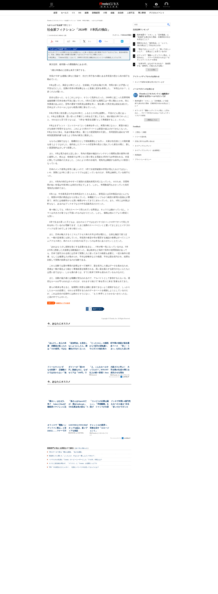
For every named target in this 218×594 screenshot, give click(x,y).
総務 (87, 13)
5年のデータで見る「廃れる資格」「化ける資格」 (66, 452)
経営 (55, 13)
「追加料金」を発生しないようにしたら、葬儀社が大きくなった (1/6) (78, 346)
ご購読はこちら (152, 120)
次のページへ (97, 309)
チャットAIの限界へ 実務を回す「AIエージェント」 (99, 428)
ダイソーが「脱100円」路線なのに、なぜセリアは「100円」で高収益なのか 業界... (78, 370)
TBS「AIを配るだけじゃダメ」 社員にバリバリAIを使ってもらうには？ (74, 467)
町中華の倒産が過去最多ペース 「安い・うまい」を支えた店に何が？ (120, 346)
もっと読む (152, 70)
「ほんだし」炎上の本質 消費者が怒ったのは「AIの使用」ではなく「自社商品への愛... (57, 346)
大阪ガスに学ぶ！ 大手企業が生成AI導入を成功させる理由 (120, 370)
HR (79, 13)
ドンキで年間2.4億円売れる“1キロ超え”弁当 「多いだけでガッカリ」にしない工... (121, 404)
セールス (65, 13)
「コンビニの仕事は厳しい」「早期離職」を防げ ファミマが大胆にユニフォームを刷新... (99, 404)
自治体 (121, 13)
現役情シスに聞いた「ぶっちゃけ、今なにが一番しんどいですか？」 (72, 456)
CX (73, 13)
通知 (73, 41)
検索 (169, 24)
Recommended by (114, 377)
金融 (112, 13)
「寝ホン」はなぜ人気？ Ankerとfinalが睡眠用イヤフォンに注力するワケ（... (56, 404)
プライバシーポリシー (143, 159)
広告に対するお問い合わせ (145, 141)
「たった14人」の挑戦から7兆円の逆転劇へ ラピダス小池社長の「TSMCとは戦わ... (99, 346)
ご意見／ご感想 (140, 132)
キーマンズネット (81, 448)
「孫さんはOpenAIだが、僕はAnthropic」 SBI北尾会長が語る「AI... (78, 404)
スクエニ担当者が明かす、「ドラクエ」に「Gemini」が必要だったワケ (73, 463)
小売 (105, 13)
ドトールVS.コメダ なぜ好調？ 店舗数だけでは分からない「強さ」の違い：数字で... (56, 370)
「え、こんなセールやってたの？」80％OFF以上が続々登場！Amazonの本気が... (99, 370)
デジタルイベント (156, 13)
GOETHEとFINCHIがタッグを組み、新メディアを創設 (78, 428)
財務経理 (96, 13)
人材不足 (131, 13)
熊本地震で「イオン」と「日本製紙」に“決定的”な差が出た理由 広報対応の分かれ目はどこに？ (153, 37)
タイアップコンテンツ (143, 146)
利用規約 (138, 155)
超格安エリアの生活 (63, 303)
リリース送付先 (140, 137)
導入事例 (142, 13)
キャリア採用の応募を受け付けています (149, 82)
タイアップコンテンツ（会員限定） (148, 150)
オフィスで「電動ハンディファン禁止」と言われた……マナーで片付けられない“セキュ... (57, 428)
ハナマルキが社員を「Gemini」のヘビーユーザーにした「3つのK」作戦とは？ (75, 459)
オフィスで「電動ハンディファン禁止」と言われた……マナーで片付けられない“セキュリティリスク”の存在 (154, 57)
